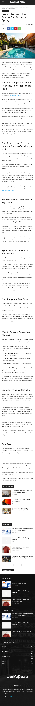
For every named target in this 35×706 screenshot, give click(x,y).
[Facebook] (8, 28)
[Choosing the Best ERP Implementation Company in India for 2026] (6, 531)
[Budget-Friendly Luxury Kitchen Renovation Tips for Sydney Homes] (6, 511)
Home (3, 7)
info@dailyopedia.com (14, 697)
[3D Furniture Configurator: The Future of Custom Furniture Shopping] (6, 493)
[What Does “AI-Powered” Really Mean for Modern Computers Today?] (6, 559)
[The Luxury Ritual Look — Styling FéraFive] (6, 540)
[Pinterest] (16, 28)
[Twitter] (12, 28)
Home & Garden (14, 7)
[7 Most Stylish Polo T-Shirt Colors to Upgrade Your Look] (6, 549)
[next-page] (5, 517)
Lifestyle (7, 7)
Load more (17, 565)
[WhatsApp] (19, 28)
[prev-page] (3, 517)
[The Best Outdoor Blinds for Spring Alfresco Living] (6, 502)
